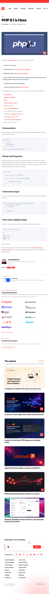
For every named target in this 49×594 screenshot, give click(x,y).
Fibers (5, 100)
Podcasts (38, 8)
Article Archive (22, 567)
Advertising (21, 570)
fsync (8, 114)
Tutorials (16, 8)
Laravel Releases (9, 567)
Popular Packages (23, 565)
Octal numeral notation (14, 119)
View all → (41, 361)
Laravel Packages (9, 562)
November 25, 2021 (23, 87)
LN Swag (7, 575)
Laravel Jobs (22, 572)
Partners (7, 570)
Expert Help (8, 572)
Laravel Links (22, 560)
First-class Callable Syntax (11, 108)
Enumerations (8, 94)
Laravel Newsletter (9, 560)
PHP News (21, 575)
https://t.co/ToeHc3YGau (23, 69)
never (5, 105)
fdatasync (15, 114)
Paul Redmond (5, 24)
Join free (37, 547)
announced (13, 60)
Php (13, 267)
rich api (37, 132)
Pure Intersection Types (10, 103)
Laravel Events (8, 565)
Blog (10, 8)
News (3, 16)
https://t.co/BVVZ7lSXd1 (21, 73)
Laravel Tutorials (23, 562)
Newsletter (31, 8)
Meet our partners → (7, 332)
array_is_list (10, 116)
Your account (22, 577)
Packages (23, 8)
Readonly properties (9, 97)
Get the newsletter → (9, 347)
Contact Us (8, 577)
